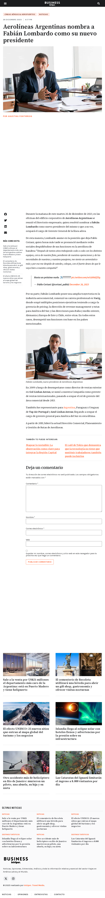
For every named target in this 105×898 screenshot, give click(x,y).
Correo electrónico (35, 529)
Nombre (30, 517)
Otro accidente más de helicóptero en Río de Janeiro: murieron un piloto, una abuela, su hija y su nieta (26, 783)
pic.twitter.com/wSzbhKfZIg (85, 277)
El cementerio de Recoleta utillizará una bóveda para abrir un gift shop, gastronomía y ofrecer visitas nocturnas (13, 266)
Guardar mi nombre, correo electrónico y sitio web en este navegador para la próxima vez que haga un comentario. (61, 554)
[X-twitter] (5, 878)
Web (28, 540)
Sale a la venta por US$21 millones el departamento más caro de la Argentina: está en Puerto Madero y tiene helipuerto (13, 251)
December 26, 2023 (79, 284)
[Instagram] (13, 878)
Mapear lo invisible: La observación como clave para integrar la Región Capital (43, 449)
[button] (5, 3)
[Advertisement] (52, 167)
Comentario (32, 484)
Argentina (69, 407)
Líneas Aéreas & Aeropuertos (20, 14)
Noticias (43, 14)
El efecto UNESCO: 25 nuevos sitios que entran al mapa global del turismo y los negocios (13, 279)
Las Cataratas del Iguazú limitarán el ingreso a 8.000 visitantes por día (79, 781)
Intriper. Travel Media (34, 885)
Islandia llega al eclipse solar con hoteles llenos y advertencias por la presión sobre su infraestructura (78, 734)
